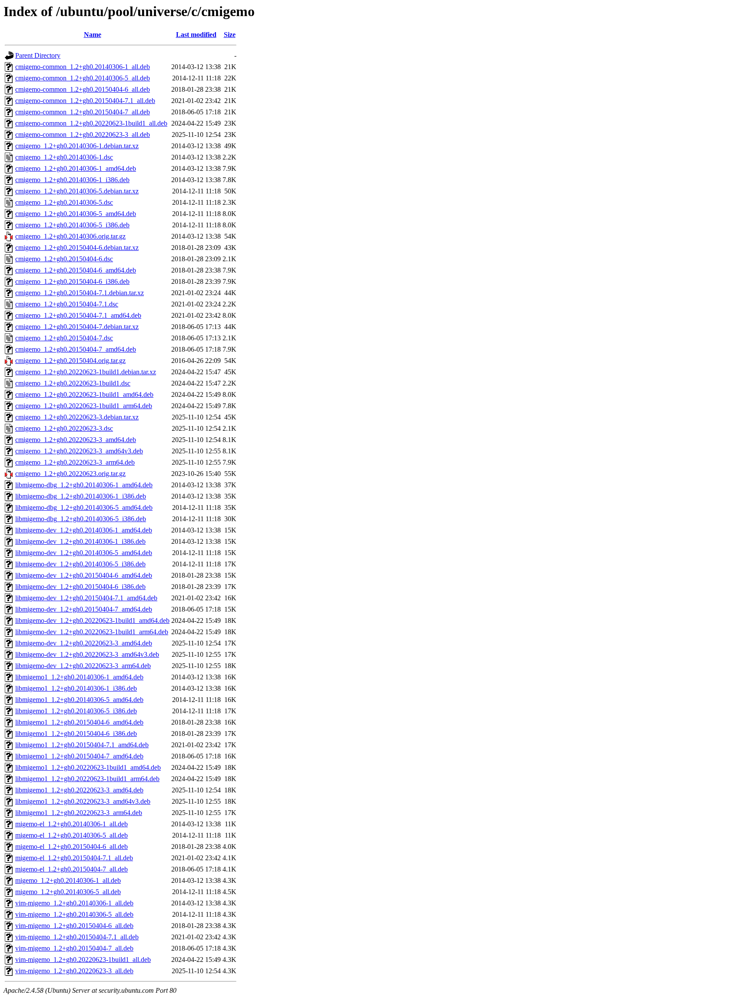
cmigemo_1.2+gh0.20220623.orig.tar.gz (70, 473)
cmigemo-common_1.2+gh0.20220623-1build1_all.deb (91, 123)
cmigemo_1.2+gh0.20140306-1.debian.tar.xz (77, 146)
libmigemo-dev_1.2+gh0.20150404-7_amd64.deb (83, 609)
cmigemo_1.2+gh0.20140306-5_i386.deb (72, 225)
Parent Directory (37, 55)
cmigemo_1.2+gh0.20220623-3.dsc (64, 428)
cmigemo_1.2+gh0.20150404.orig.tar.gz (70, 360)
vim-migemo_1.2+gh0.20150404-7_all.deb (74, 948)
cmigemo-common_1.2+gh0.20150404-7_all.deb (82, 112)
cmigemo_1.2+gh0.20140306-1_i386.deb (72, 179)
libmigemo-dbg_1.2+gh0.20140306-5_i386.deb (80, 518)
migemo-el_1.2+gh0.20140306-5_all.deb (71, 835)
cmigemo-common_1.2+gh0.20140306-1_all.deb (82, 66)
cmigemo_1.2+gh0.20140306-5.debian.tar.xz (77, 191)
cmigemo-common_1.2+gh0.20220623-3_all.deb (82, 134)
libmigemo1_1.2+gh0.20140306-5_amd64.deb (79, 699)
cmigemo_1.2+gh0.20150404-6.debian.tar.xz (77, 247)
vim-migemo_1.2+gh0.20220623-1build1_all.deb (83, 959)
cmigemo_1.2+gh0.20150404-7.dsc (64, 338)
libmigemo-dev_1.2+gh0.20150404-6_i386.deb (80, 586)
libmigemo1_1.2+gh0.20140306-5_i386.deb (76, 711)
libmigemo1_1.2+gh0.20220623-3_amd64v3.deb (82, 801)
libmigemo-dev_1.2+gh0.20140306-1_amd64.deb (83, 530)
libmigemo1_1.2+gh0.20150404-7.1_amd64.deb (82, 744)
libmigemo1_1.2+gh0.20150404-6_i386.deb (76, 733)
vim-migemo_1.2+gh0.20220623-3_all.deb (74, 971)
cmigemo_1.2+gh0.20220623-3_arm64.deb (75, 462)
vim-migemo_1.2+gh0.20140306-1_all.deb (74, 903)
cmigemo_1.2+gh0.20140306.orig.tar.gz (70, 236)
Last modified (196, 34)
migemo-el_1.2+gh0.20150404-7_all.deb (71, 869)
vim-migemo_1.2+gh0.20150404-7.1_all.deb (77, 937)
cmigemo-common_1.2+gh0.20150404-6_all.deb (82, 89)
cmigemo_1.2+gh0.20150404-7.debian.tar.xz (77, 326)
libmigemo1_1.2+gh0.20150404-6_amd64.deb (79, 722)
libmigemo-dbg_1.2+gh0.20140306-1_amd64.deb (84, 485)
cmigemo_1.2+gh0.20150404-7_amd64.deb (75, 349)
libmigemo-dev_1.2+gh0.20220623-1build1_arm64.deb (91, 631)
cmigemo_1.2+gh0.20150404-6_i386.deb (72, 281)
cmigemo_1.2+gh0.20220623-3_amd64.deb (75, 439)
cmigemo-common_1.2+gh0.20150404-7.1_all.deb (85, 100)
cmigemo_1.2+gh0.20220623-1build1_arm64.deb (83, 405)
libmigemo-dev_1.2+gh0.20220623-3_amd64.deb (83, 643)
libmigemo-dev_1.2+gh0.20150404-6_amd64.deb (83, 575)
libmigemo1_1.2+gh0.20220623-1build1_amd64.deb (88, 767)
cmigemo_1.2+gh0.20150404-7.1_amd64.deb (78, 315)
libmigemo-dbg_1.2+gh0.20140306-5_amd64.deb (84, 507)
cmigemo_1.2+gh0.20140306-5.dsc (64, 202)
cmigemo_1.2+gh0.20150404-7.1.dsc (66, 304)
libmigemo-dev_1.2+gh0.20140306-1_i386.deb (80, 541)
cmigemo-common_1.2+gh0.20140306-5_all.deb (82, 78)
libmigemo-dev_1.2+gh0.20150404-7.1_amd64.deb (86, 598)
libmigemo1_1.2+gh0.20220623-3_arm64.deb (78, 812)
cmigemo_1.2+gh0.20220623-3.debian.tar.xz (77, 417)
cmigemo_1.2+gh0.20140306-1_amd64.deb (75, 168)
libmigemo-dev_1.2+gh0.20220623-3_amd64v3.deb (87, 654)
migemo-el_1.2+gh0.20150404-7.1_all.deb (74, 858)
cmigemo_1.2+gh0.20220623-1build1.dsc (72, 383)
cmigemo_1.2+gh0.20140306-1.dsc (64, 157)
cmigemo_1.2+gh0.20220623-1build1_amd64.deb (84, 394)
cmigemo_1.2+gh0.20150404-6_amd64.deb (75, 270)
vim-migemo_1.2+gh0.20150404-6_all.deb (74, 925)
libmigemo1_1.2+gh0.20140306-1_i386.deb (76, 688)
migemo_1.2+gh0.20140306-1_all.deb (68, 880)
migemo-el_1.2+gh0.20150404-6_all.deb (71, 846)
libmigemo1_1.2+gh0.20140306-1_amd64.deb (79, 677)
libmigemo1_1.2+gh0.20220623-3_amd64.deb (79, 790)
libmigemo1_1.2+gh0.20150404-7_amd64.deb (79, 756)
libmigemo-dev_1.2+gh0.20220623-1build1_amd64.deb (92, 620)
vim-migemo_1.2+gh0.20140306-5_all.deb (74, 914)
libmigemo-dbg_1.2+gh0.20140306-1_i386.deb (80, 496)
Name (92, 34)
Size (230, 34)
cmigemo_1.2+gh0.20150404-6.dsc (64, 259)
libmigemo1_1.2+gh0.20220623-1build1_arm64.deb (87, 778)
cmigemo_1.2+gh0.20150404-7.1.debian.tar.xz (79, 292)
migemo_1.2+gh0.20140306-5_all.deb (68, 891)
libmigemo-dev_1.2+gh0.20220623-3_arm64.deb (83, 665)
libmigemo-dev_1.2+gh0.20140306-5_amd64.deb (83, 552)
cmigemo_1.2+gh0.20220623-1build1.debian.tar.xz (85, 372)
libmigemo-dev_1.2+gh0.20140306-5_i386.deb (80, 564)
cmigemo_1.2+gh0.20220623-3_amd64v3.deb (79, 451)
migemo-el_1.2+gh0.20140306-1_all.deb (71, 824)
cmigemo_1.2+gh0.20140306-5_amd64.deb (75, 213)
